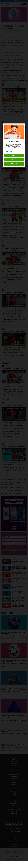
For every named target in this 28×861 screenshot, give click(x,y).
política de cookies (8, 151)
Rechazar (14, 164)
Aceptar (14, 155)
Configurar (14, 159)
